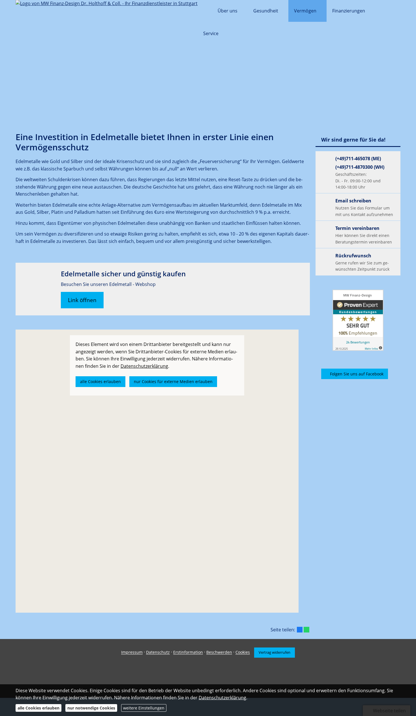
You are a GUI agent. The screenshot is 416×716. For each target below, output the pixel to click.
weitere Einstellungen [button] (143, 708)
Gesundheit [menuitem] (265, 11)
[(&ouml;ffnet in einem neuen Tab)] (358, 320)
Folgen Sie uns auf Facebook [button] (356, 374)
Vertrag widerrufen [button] (274, 652)
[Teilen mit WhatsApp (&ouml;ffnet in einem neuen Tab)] (306, 629)
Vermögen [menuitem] (305, 11)
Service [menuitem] (210, 33)
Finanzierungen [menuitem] (348, 11)
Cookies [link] (242, 652)
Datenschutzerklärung (222, 697)
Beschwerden (219, 652)
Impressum (132, 652)
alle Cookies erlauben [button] (100, 381)
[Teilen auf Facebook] (300, 629)
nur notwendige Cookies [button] (91, 708)
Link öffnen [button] (82, 300)
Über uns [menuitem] (227, 11)
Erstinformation (188, 652)
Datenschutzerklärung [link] (144, 366)
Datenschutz (158, 652)
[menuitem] (205, 11)
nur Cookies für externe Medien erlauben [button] (173, 381)
